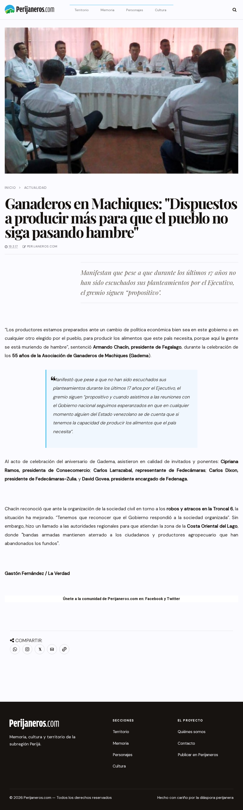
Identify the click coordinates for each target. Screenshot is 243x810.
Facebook (154, 599)
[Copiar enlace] (64, 649)
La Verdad (58, 573)
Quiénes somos (192, 731)
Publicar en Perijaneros (198, 754)
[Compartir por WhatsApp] (15, 649)
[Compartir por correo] (52, 649)
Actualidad (35, 187)
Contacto (186, 743)
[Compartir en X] (40, 649)
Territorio (82, 10)
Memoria (107, 10)
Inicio (10, 187)
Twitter (173, 599)
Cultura (160, 10)
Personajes (134, 10)
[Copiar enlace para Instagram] (27, 649)
